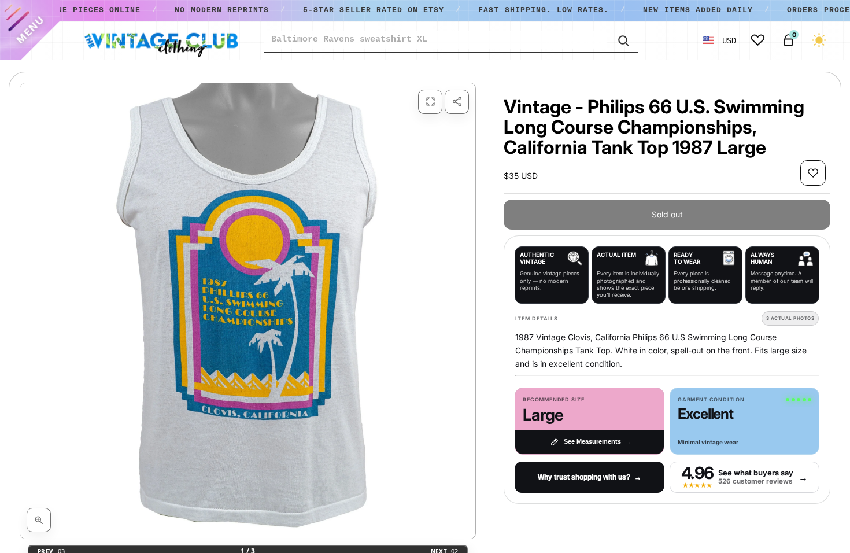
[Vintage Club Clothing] (160, 40)
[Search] (622, 40)
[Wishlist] (758, 40)
